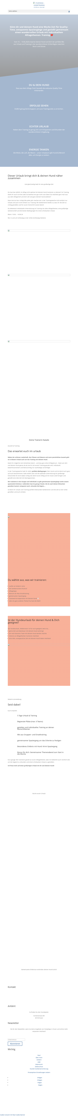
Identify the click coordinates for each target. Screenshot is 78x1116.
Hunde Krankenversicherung (39, 1069)
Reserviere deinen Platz (20, 224)
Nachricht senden (39, 999)
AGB (39, 1062)
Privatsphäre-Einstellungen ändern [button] (39, 1072)
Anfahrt (39, 1060)
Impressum (39, 1064)
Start (39, 1055)
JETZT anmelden (17, 772)
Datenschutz (39, 1067)
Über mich (39, 1057)
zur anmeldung (16, 498)
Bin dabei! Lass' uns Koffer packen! (39, 60)
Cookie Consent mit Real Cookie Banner (12, 1115)
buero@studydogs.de (39, 993)
